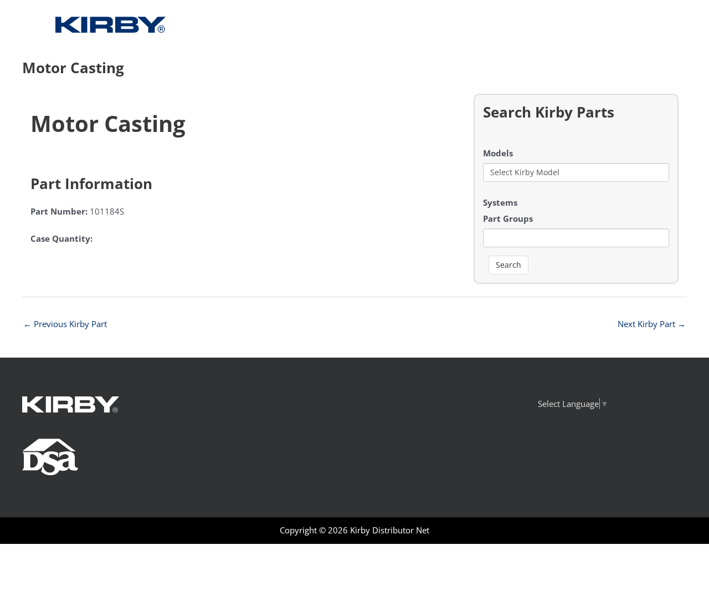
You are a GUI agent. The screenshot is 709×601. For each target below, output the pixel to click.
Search (508, 264)
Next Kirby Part (652, 323)
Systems (500, 202)
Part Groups (508, 218)
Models (498, 153)
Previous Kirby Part (65, 323)
